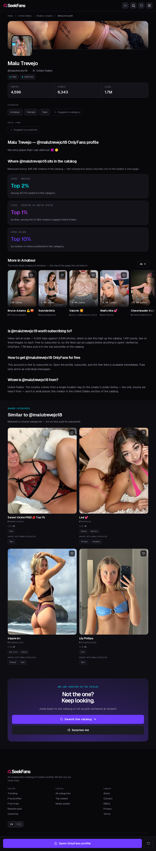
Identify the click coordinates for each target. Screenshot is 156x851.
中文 (19, 824)
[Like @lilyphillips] (143, 553)
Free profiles (14, 798)
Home (10, 15)
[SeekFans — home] (14, 5)
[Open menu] (149, 5)
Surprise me (80, 730)
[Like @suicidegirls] (62, 275)
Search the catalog (78, 719)
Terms (106, 813)
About (106, 793)
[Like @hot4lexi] (143, 432)
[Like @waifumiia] (124, 275)
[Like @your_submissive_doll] (93, 275)
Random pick (15, 808)
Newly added (63, 803)
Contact (107, 798)
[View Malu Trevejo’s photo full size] (22, 46)
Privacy (107, 808)
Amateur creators (45, 15)
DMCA (106, 803)
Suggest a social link (25, 129)
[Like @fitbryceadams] (31, 275)
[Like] (148, 843)
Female (31, 112)
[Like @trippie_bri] (72, 553)
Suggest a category (69, 112)
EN (125, 5)
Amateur (15, 112)
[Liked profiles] (141, 5)
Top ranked (62, 798)
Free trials (13, 803)
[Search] (133, 5)
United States (24, 15)
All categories (63, 793)
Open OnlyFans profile (75, 843)
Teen (44, 112)
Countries (13, 813)
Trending (13, 793)
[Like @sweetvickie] (72, 432)
